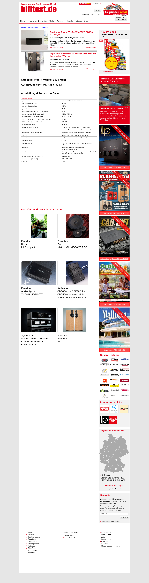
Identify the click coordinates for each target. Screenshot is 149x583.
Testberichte (32, 21)
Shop (86, 21)
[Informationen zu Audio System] (114, 360)
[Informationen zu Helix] (114, 376)
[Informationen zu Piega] (124, 386)
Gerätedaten (33, 541)
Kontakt (104, 543)
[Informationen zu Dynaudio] (114, 365)
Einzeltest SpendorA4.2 (63, 338)
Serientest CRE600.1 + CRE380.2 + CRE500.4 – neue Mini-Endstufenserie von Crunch (72, 293)
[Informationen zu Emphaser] (124, 365)
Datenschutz (106, 539)
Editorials (31, 552)
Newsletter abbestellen (111, 521)
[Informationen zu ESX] (104, 371)
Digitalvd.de (69, 535)
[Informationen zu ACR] (104, 360)
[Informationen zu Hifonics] (124, 376)
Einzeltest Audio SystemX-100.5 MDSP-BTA (32, 291)
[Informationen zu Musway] (104, 386)
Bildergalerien (33, 543)
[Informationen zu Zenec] (124, 396)
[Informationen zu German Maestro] (124, 371)
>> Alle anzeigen (89, 47)
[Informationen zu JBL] (104, 381)
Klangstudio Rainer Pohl (114, 489)
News (22, 21)
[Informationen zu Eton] (114, 371)
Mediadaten (106, 535)
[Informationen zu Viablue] (104, 396)
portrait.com (70, 537)
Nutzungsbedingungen (110, 546)
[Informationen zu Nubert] (114, 386)
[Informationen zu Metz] (124, 381)
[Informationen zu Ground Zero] (104, 376)
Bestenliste (42, 21)
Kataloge (31, 546)
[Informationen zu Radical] (104, 391)
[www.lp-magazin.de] (104, 426)
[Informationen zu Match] (114, 381)
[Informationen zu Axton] (124, 360)
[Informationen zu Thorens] (124, 391)
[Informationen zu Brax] (104, 365)
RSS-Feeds (32, 548)
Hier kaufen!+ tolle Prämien (121, 18)
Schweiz (106, 475)
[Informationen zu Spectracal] (114, 391)
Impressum (106, 532)
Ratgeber (78, 21)
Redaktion (32, 539)
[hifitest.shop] (113, 426)
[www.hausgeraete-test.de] (114, 415)
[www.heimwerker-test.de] (124, 415)
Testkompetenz (34, 537)
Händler (70, 21)
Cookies (104, 541)
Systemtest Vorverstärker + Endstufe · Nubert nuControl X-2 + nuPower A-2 (36, 340)
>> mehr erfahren (107, 72)
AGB (103, 537)
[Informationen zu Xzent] (114, 396)
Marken (52, 21)
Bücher (31, 535)
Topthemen (32, 550)
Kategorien (61, 21)
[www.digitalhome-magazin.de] (104, 415)
